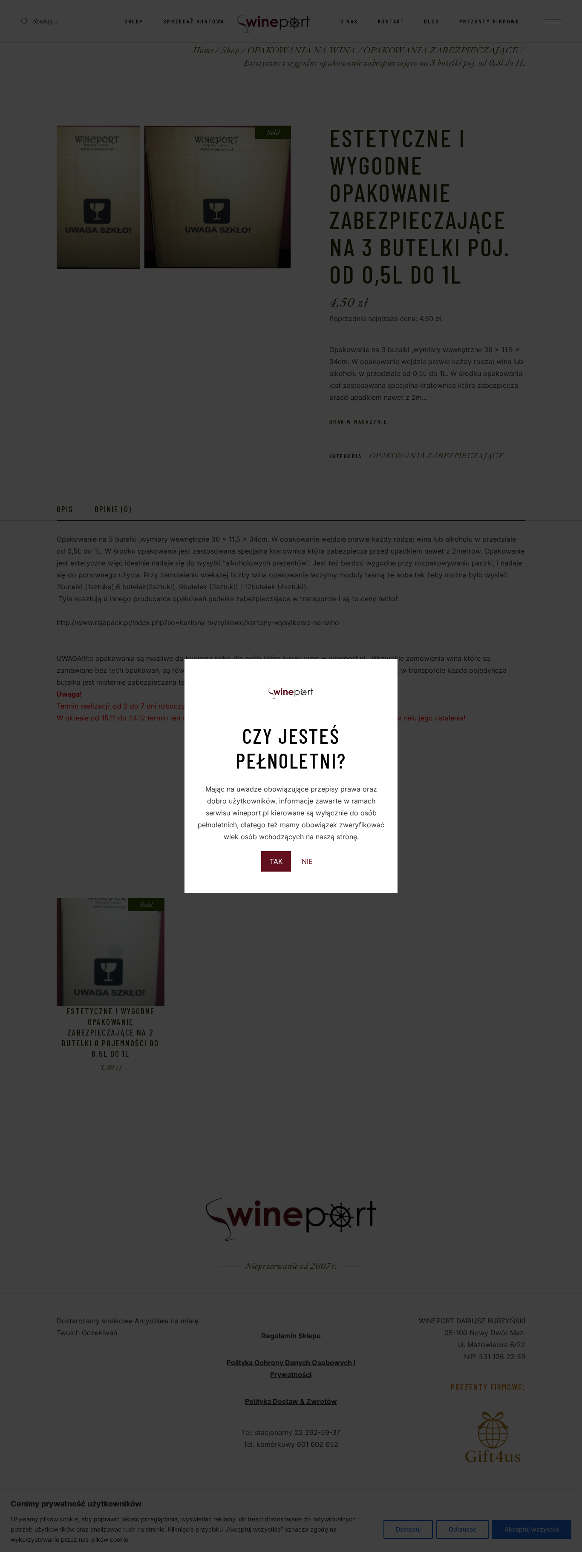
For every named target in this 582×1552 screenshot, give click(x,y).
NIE (307, 861)
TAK (276, 861)
